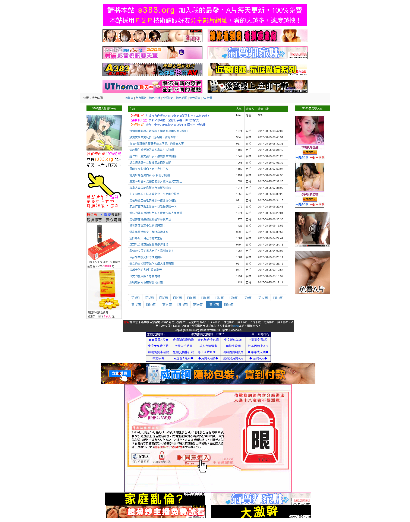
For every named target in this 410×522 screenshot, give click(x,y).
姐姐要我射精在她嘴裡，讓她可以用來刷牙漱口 (158, 131)
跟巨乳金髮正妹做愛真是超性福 (148, 244)
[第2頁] (149, 297)
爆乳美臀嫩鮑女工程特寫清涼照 (148, 232)
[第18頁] (229, 304)
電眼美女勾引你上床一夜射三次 (148, 169)
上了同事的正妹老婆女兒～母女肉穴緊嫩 (154, 194)
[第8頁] (234, 297)
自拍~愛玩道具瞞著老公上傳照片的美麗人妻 (156, 143)
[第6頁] (205, 297)
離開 (236, 326)
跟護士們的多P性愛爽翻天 (145, 270)
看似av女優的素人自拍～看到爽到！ (151, 251)
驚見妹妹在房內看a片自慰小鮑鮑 (149, 175)
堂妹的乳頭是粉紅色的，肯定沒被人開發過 (155, 213)
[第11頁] (278, 297)
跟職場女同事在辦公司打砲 (146, 282)
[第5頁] (191, 297)
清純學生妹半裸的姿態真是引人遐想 (151, 150)
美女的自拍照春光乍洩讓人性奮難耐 (151, 263)
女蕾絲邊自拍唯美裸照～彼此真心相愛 (153, 200)
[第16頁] (198, 304)
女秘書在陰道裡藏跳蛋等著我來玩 (150, 219)
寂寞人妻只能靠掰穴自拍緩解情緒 (150, 188)
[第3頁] (163, 297)
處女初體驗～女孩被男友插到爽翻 (150, 162)
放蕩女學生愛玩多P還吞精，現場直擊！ (154, 137)
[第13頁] (151, 304)
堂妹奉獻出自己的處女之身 (146, 238)
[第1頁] (135, 297)
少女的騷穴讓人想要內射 (144, 276)
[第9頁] (248, 297)
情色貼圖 (181, 98)
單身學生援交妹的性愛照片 (146, 257)
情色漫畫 (195, 98)
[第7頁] (219, 297)
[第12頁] (136, 304)
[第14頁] (167, 304)
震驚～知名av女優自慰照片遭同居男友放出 (155, 181)
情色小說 (154, 98)
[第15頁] (182, 304)
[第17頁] (214, 304)
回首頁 (129, 98)
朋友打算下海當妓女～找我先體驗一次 (153, 206)
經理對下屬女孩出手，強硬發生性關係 (153, 156)
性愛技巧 (168, 98)
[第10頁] (263, 297)
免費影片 (141, 98)
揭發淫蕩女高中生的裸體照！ (147, 225)
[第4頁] (177, 297)
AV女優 (207, 98)
